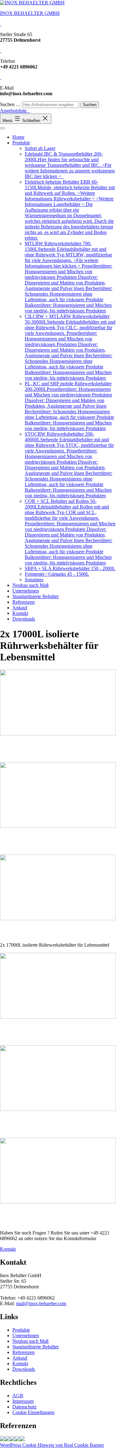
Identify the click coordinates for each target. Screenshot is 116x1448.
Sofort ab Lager (40, 148)
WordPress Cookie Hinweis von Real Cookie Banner (52, 1445)
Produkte (21, 142)
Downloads (23, 618)
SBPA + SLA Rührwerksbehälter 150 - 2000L (70, 568)
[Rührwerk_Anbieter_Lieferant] (7, 1439)
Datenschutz (24, 1406)
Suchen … (10, 104)
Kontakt (20, 613)
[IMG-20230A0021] (12, 1439)
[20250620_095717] (17, 1439)
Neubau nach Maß (30, 585)
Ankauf (19, 607)
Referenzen (23, 602)
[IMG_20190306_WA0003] (2, 1439)
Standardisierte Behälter (35, 596)
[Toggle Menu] (2, 128)
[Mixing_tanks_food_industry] (58, 918)
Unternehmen (25, 590)
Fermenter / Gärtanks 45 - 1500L (57, 574)
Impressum (23, 1401)
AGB (17, 1395)
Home (18, 137)
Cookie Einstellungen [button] (33, 1412)
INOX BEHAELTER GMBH (30, 13)
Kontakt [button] (8, 1249)
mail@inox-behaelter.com (41, 1303)
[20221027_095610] (22, 1439)
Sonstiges (34, 579)
